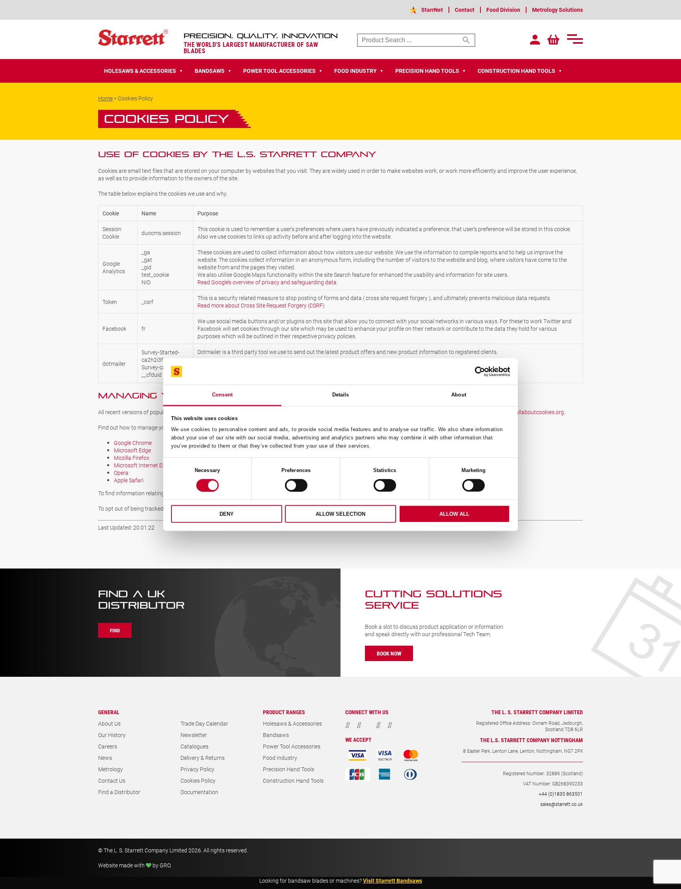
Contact (464, 9)
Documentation (199, 792)
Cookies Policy (198, 780)
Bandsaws (276, 735)
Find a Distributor (119, 792)
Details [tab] (340, 395)
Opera (121, 472)
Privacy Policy (197, 769)
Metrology (110, 769)
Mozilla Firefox (131, 457)
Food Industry (280, 757)
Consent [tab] (222, 395)
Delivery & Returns (202, 757)
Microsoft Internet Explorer (146, 465)
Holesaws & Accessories (292, 723)
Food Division (503, 9)
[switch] (296, 485)
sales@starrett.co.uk (561, 804)
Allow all (454, 514)
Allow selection (340, 514)
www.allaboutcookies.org (533, 412)
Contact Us (111, 780)
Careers (107, 746)
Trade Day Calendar (204, 723)
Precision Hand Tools (288, 769)
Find (115, 630)
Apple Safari (128, 480)
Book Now (389, 653)
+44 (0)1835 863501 (561, 794)
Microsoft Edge (132, 450)
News (105, 757)
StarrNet (432, 9)
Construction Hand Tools (293, 780)
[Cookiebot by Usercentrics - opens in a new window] (475, 371)
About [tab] (458, 395)
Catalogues (194, 746)
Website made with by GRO (134, 865)
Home (105, 98)
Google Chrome (133, 442)
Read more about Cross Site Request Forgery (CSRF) (261, 305)
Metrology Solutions (557, 9)
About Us (109, 723)
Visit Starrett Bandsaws (392, 880)
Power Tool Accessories (291, 746)
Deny (227, 514)
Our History (112, 735)
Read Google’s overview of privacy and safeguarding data (267, 282)
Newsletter (193, 735)
